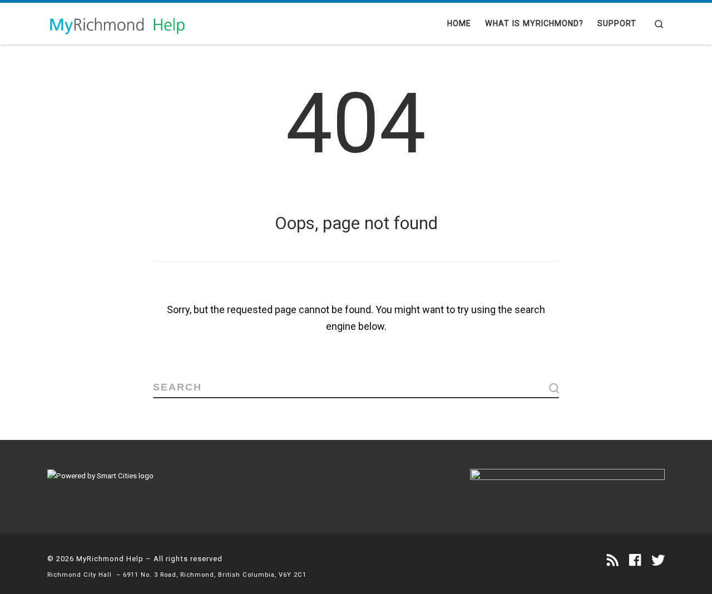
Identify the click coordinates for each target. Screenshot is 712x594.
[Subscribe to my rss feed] (613, 560)
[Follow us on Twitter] (658, 560)
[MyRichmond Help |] (116, 23)
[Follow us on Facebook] (635, 560)
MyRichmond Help (110, 559)
